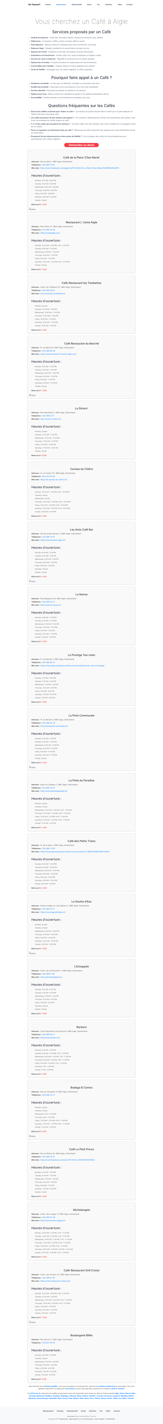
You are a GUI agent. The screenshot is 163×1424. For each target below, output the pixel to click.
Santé (83, 1411)
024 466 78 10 (48, 1157)
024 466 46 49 (48, 351)
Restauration (61, 4)
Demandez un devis (81, 145)
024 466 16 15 (48, 909)
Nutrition (108, 4)
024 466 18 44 (48, 788)
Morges (45, 1398)
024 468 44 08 (48, 230)
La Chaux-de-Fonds (104, 1396)
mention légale (99, 1419)
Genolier (92, 1396)
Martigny (124, 1396)
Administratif (77, 4)
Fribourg (72, 1396)
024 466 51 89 (48, 974)
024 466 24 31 (48, 602)
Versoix (109, 1398)
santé (113, 1389)
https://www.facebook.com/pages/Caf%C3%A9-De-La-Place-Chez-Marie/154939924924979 (79, 168)
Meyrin (131, 1396)
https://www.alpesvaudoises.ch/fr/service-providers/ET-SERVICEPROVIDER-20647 (75, 851)
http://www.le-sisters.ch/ (50, 419)
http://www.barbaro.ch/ (50, 1038)
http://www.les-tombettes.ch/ (52, 293)
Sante (89, 4)
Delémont (40, 1396)
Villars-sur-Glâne (120, 1398)
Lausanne (116, 1396)
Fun (98, 4)
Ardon (122, 1393)
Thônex (97, 1398)
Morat (39, 1398)
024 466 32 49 (48, 1217)
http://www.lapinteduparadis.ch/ (53, 791)
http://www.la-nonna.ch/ (50, 605)
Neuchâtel (53, 1398)
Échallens (48, 1396)
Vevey (103, 1398)
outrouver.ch (71, 1416)
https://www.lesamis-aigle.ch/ (52, 540)
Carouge (32, 1396)
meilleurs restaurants (107, 1386)
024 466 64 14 (48, 662)
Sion (91, 1398)
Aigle (117, 1393)
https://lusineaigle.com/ (50, 233)
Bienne (128, 1393)
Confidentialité (110, 1419)
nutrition (121, 1389)
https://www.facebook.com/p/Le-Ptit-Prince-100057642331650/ (67, 1160)
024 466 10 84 (48, 165)
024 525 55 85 (48, 476)
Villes (120, 4)
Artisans (60, 1411)
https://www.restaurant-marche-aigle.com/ (58, 354)
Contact (129, 4)
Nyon (60, 1398)
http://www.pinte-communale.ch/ (54, 726)
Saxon (86, 1398)
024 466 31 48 (48, 1278)
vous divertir (70, 1389)
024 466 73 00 (48, 848)
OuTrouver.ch (35, 1393)
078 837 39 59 (48, 1343)
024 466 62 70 (48, 723)
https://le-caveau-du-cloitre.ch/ (53, 479)
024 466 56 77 (48, 1034)
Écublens (56, 1396)
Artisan (48, 4)
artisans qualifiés (51, 1386)
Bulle (133, 1393)
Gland (79, 1396)
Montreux (32, 1398)
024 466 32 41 (48, 1095)
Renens (76, 1398)
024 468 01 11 (48, 416)
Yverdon (130, 1398)
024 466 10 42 (48, 537)
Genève (85, 1396)
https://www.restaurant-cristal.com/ (55, 1281)
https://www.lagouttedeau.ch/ (52, 912)
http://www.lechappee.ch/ (51, 977)
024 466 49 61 (48, 290)
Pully (70, 1398)
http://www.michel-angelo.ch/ (52, 1220)
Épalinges (64, 1396)
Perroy (65, 1398)
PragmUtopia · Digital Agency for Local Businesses (76, 1419)
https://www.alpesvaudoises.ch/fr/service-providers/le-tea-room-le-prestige (72, 665)
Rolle (81, 1398)
